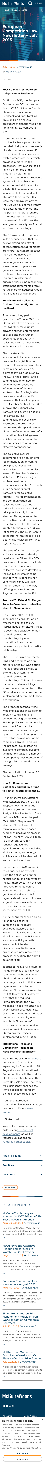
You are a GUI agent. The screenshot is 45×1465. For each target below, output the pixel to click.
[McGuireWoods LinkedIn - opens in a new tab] (3, 1406)
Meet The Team (12, 1155)
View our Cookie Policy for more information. (21, 1448)
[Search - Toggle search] (30, 3)
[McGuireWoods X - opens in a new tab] (10, 1406)
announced (34, 1058)
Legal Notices (30, 1416)
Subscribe (10, 1187)
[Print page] (9, 79)
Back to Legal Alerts (16, 10)
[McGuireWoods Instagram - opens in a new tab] (13, 1406)
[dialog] (22, 1441)
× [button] (42, 1419)
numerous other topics (16, 1141)
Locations (8, 1174)
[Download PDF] (4, 79)
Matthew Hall (13, 71)
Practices (8, 1165)
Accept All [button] (22, 1453)
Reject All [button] (22, 1459)
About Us (7, 1416)
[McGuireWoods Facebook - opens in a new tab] (7, 1406)
